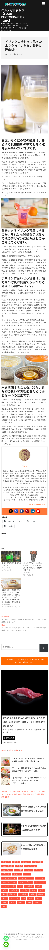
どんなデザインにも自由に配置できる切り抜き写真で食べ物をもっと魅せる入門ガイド (32, 566)
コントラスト (7, 866)
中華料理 (29, 886)
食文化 (37, 902)
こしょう (26, 862)
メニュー (41, 791)
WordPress (27, 937)
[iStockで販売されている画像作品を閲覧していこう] (24, 810)
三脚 (20, 886)
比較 (4, 898)
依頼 (38, 886)
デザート (6, 874)
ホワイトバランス (9, 882)
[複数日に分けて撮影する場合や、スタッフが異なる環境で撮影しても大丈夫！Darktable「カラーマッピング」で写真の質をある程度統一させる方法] (11, 583)
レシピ (3, 794)
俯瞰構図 (14, 890)
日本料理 (23, 894)
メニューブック (25, 882)
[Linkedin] (33, 511)
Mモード (6, 862)
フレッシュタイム (9, 878)
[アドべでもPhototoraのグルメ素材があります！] (24, 829)
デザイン (27, 791)
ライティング (39, 882)
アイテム (4, 791)
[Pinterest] (27, 511)
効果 (41, 890)
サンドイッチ (30, 866)
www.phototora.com (37, 504)
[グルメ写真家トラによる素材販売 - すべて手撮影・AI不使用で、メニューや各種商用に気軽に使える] (24, 707)
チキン (28, 870)
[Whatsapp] (6, 938)
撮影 (16, 750)
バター (27, 874)
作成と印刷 (22, 794)
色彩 (30, 898)
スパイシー (7, 870)
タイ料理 (18, 870)
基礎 (28, 794)
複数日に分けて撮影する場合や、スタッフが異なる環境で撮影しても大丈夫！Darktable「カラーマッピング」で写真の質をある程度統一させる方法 (11, 596)
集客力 (20, 902)
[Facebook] (22, 511)
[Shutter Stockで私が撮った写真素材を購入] (24, 849)
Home (3, 750)
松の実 (40, 894)
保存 (4, 890)
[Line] (6, 944)
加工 (33, 890)
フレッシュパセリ (26, 878)
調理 (12, 902)
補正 (38, 898)
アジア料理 (37, 862)
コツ (9, 54)
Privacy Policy (28, 939)
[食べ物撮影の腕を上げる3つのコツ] (11, 556)
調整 (4, 902)
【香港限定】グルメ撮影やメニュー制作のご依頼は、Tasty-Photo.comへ (24, 660)
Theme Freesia (17, 937)
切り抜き (25, 890)
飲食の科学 (5, 797)
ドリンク (20, 54)
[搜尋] (43, 648)
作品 (15, 794)
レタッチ (10, 794)
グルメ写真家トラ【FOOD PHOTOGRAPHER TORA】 (12, 15)
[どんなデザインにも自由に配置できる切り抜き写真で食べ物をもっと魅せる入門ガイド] (33, 556)
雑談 (42, 794)
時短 (32, 894)
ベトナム (40, 878)
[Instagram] (16, 511)
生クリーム (15, 898)
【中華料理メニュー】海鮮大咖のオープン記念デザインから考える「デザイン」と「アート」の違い (29, 780)
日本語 (10, 750)
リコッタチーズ (8, 886)
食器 (29, 902)
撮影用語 (12, 894)
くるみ (16, 862)
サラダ (19, 866)
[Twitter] (11, 511)
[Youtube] (38, 511)
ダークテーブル (17, 791)
